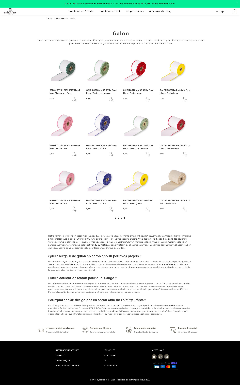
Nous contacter (110, 365)
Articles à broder (61, 18)
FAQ (105, 360)
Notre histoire (110, 355)
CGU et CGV (61, 355)
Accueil (49, 18)
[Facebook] (154, 356)
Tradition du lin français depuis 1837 (133, 379)
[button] (231, 11)
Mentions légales (63, 360)
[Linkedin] (166, 356)
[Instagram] (160, 356)
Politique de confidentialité (67, 365)
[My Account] (222, 11)
